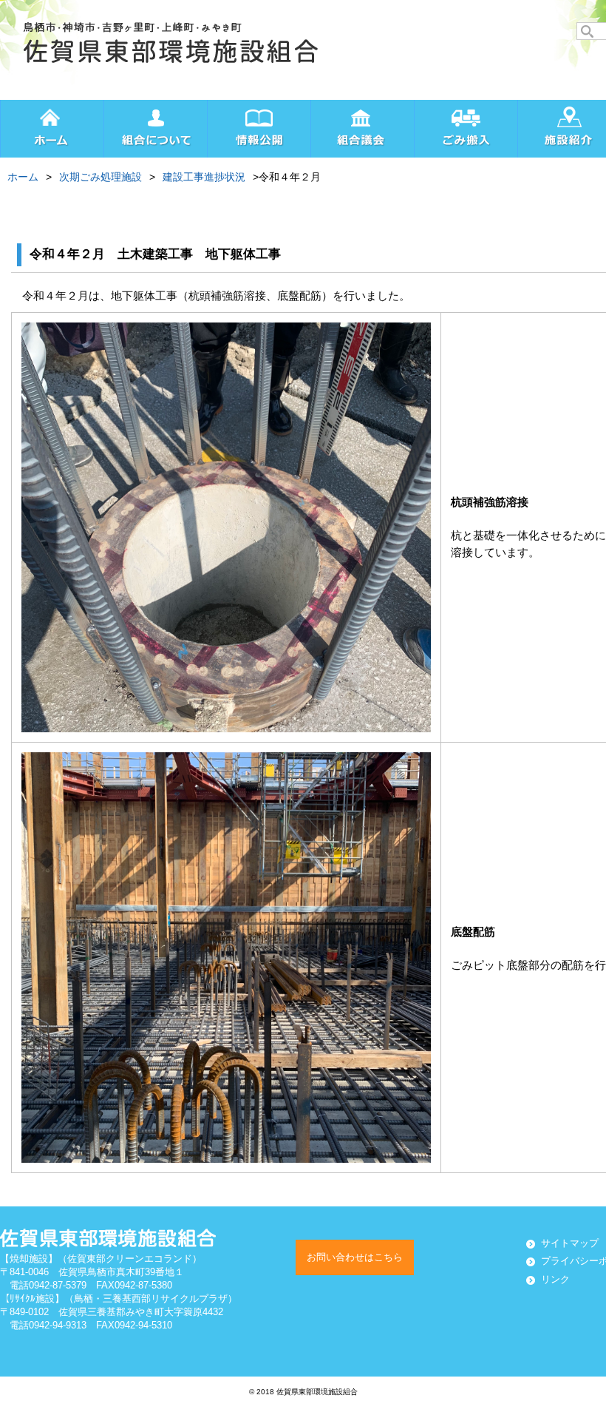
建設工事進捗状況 (204, 177)
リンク (555, 1279)
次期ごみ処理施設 (100, 177)
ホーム (22, 177)
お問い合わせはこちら (355, 1257)
